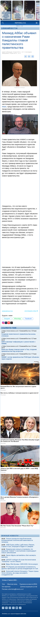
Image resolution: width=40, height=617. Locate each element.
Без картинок (6, 588)
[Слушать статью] (34, 56)
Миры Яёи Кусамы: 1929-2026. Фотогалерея (22, 566)
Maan (4, 107)
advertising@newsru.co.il (15, 591)
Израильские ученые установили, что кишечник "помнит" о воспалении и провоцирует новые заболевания (18, 552)
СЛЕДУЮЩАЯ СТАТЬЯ (30, 311)
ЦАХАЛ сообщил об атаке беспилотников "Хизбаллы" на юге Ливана (18, 562)
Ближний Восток (9, 28)
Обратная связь (12, 586)
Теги (3, 586)
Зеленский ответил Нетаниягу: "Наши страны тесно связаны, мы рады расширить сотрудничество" (20, 574)
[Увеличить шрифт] (29, 56)
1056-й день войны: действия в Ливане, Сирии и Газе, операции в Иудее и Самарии (18, 547)
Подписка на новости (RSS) (28, 586)
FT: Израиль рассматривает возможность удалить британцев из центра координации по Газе (19, 569)
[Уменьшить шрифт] (25, 56)
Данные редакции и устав (28, 588)
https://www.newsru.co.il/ (10, 331)
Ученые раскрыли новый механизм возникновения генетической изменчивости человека (17, 542)
